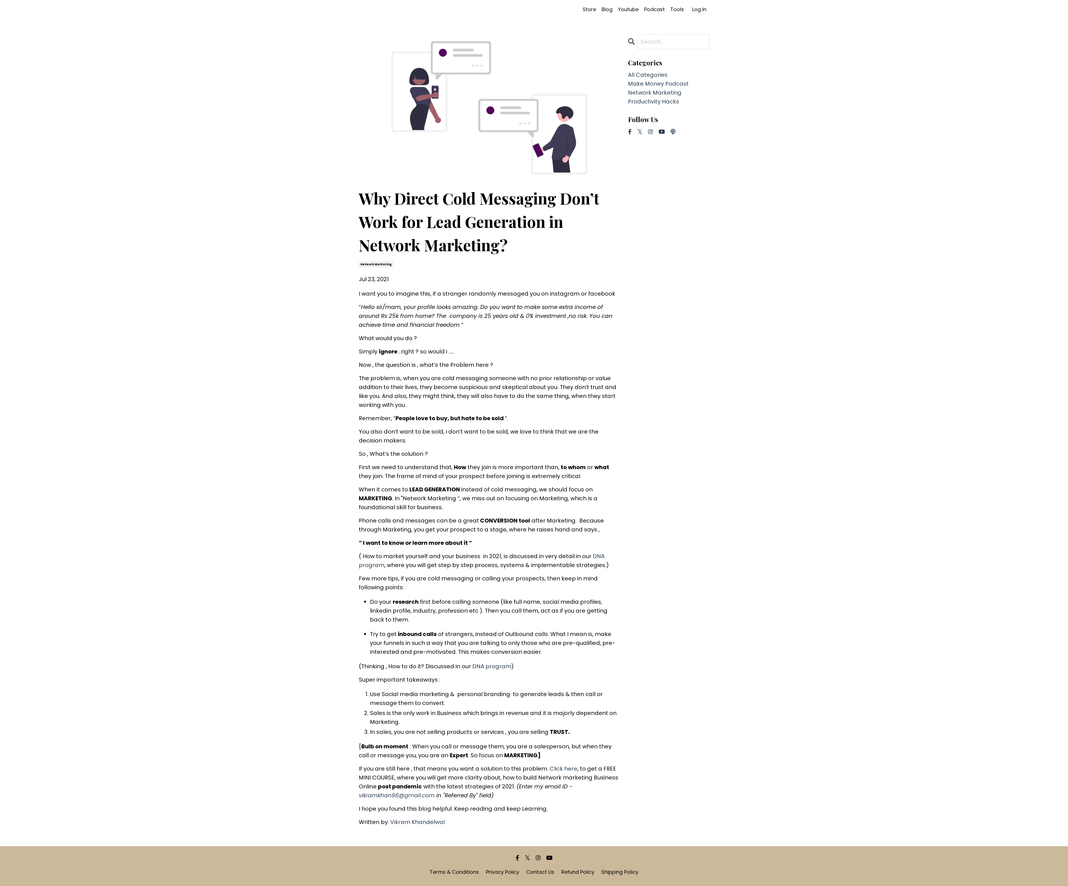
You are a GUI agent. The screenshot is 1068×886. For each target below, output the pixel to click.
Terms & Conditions (454, 871)
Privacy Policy (502, 871)
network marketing (376, 264)
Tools (677, 9)
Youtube (628, 9)
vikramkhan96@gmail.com (397, 795)
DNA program (491, 666)
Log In (699, 9)
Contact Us (540, 871)
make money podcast (658, 84)
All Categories (648, 75)
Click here (563, 769)
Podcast (654, 9)
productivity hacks (653, 101)
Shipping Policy (619, 871)
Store (589, 9)
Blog (607, 9)
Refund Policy (577, 871)
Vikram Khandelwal (417, 822)
